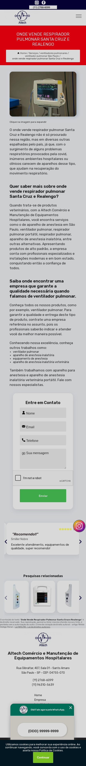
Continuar (43, 757)
